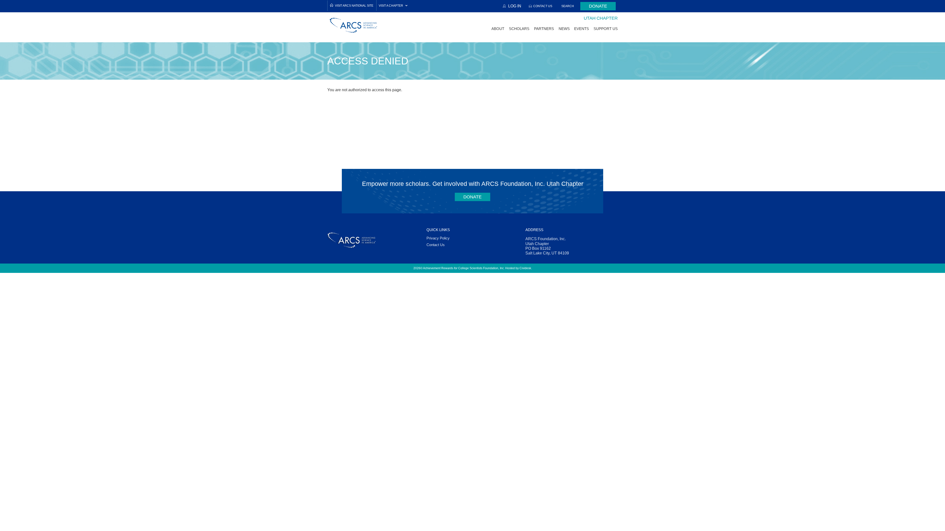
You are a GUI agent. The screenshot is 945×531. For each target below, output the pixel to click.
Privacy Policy (438, 238)
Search (567, 6)
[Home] (353, 25)
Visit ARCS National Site (354, 5)
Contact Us (542, 6)
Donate (598, 6)
